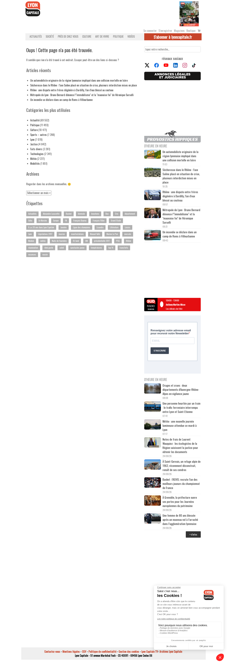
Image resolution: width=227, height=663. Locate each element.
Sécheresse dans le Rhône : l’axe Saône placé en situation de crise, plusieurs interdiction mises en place (83, 85)
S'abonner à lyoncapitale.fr (173, 37)
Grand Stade (116, 220)
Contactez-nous (52, 652)
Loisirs (127, 227)
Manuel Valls (95, 234)
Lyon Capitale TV (149, 652)
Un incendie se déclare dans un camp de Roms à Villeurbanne (61, 100)
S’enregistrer (165, 31)
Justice (34, 144)
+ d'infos (193, 534)
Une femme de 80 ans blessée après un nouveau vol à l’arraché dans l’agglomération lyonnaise (180, 519)
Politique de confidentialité (102, 652)
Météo (33, 159)
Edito (30, 220)
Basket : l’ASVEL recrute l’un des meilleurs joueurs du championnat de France (181, 483)
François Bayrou (79, 220)
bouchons (95, 213)
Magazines (179, 31)
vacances (32, 254)
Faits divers (36, 149)
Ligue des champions (81, 227)
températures (96, 247)
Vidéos (131, 36)
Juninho (63, 227)
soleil (61, 247)
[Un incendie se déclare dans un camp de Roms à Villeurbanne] (152, 235)
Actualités (36, 36)
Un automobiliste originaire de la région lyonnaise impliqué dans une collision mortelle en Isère (79, 80)
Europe (56, 220)
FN (66, 220)
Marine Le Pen (112, 234)
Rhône (128, 240)
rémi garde (48, 247)
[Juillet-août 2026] (189, 13)
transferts (124, 247)
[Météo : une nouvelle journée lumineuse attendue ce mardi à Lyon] (152, 425)
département (130, 213)
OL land (76, 240)
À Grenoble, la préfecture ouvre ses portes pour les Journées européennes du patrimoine (180, 501)
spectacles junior (77, 247)
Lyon (32, 140)
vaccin (45, 254)
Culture (86, 36)
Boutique (190, 31)
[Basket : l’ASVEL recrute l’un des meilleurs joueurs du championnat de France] (152, 483)
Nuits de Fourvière (59, 240)
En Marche (43, 220)
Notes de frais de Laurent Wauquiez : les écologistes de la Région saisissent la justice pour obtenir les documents (180, 445)
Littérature (114, 227)
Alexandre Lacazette (51, 213)
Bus (107, 213)
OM (86, 240)
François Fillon (99, 220)
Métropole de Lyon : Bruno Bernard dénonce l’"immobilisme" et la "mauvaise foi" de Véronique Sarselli (82, 95)
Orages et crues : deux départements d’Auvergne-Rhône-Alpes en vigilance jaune (181, 389)
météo (43, 240)
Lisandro (100, 227)
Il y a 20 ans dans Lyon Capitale (41, 227)
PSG (118, 240)
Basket (69, 213)
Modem (31, 240)
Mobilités (35, 164)
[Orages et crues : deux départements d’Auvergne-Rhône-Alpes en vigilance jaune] (152, 389)
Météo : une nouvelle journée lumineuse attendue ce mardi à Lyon (180, 425)
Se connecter (150, 31)
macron (62, 234)
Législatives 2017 (45, 234)
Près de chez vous (68, 36)
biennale (81, 213)
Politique (118, 36)
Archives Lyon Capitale (171, 652)
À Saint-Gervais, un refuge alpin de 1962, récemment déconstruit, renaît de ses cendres (182, 465)
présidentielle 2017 (102, 240)
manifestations (77, 234)
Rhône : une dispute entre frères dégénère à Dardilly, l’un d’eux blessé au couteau (71, 90)
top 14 (110, 247)
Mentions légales (71, 652)
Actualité (35, 120)
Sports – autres (38, 135)
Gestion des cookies (129, 652)
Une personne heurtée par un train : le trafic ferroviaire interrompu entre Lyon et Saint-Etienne (181, 407)
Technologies (37, 154)
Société (50, 36)
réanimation (33, 247)
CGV (84, 652)
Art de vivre (102, 36)
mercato (127, 234)
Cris (116, 213)
